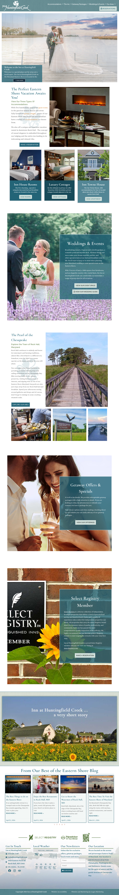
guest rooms (43, 108)
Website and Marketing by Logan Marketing (87, 892)
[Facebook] (9, 870)
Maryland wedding (76, 263)
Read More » (11, 813)
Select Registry (69, 612)
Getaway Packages (79, 4)
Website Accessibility (59, 892)
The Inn (67, 4)
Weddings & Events (96, 4)
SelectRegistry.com (71, 648)
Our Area (110, 4)
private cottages (30, 114)
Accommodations (54, 4)
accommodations (31, 120)
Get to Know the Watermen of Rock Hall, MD (72, 799)
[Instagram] (14, 870)
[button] (19, 80)
